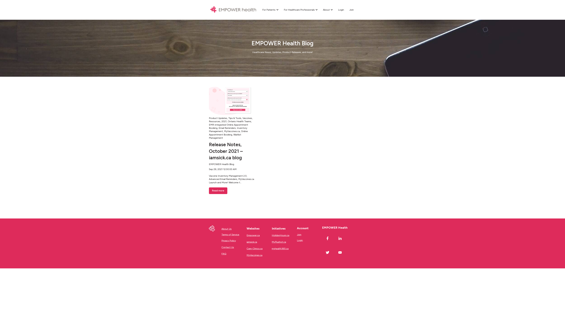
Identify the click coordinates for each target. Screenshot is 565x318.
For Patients (268, 9)
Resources (214, 121)
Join (351, 9)
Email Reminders (227, 128)
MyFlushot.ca (279, 242)
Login (341, 9)
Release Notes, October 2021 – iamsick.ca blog (226, 151)
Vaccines (247, 118)
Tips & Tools (234, 118)
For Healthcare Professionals (299, 9)
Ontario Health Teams (239, 121)
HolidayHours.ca (280, 235)
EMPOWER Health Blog (221, 164)
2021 (224, 121)
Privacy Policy (228, 240)
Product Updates (218, 118)
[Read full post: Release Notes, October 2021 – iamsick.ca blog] (232, 100)
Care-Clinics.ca (254, 248)
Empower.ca (253, 235)
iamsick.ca (252, 242)
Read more (218, 190)
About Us (226, 228)
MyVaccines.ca (232, 131)
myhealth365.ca (280, 248)
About (326, 9)
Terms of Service (230, 234)
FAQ (223, 253)
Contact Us (227, 247)
